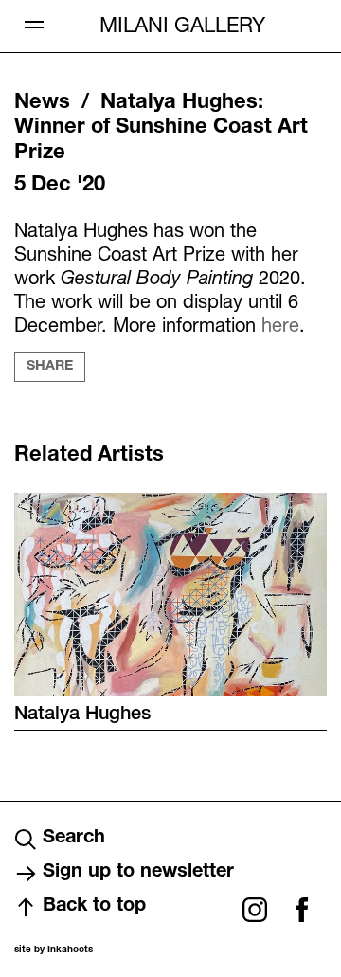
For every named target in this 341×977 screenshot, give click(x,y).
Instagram (254, 909)
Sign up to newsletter (138, 872)
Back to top (94, 906)
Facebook (302, 909)
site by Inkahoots (53, 950)
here (280, 324)
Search (74, 838)
